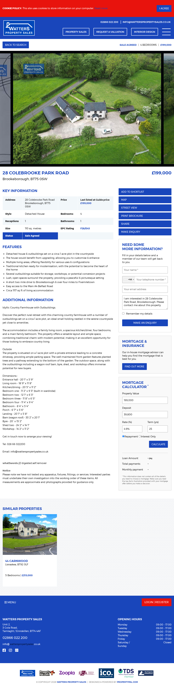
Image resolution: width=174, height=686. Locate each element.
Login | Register (156, 602)
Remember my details (139, 313)
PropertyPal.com (127, 682)
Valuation (110, 31)
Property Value (130, 393)
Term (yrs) (153, 422)
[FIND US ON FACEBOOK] (4, 650)
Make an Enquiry (145, 322)
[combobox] (128, 279)
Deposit (126, 407)
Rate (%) (127, 422)
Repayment (131, 436)
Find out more (134, 366)
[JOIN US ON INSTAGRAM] (10, 650)
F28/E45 (85, 228)
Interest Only (148, 436)
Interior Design (144, 31)
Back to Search (15, 44)
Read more (101, 8)
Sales (76, 31)
